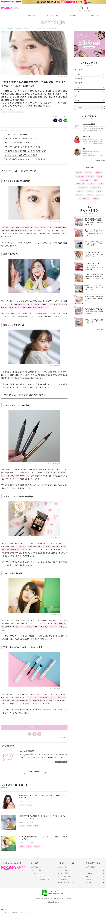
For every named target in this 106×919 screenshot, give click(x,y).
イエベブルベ (95, 187)
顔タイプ (37, 846)
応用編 (36, 825)
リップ (100, 184)
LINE (87, 876)
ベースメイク (79, 74)
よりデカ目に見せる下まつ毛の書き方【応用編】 (22, 146)
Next (64, 738)
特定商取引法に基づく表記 (66, 882)
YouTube (88, 882)
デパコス (89, 195)
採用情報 (68, 898)
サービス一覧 (5, 912)
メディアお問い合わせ (65, 870)
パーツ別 (29, 805)
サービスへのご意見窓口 (65, 876)
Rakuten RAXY (10, 8)
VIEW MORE (100, 160)
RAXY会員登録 (90, 867)
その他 (77, 100)
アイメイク (9, 109)
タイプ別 (95, 199)
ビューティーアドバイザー (39, 879)
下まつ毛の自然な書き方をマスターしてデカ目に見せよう (25, 159)
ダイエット (79, 195)
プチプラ (80, 191)
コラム (77, 96)
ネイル (77, 92)
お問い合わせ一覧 (17, 912)
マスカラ (11, 112)
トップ (11, 15)
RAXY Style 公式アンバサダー (85, 176)
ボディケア (78, 83)
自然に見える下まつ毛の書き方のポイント (20, 138)
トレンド (91, 184)
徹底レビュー (85, 180)
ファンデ (99, 195)
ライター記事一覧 (61, 762)
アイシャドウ (80, 184)
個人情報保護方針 (47, 898)
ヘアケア (78, 87)
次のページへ (34, 727)
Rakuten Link (89, 879)
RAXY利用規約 (62, 879)
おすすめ (88, 172)
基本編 (100, 176)
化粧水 (99, 191)
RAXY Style (32, 15)
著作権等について (59, 898)
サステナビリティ (30, 912)
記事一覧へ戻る (34, 771)
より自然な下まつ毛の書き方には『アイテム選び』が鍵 (25, 151)
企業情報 (37, 898)
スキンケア (78, 70)
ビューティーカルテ (37, 876)
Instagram (89, 873)
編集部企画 (99, 172)
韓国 (95, 180)
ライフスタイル (84, 199)
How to (4, 112)
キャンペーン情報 (53, 15)
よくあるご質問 (94, 15)
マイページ (34, 873)
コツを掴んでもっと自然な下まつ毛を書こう (20, 155)
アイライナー (20, 112)
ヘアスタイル (83, 187)
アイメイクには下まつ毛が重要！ (16, 134)
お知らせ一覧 (62, 867)
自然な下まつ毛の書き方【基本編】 (17, 142)
